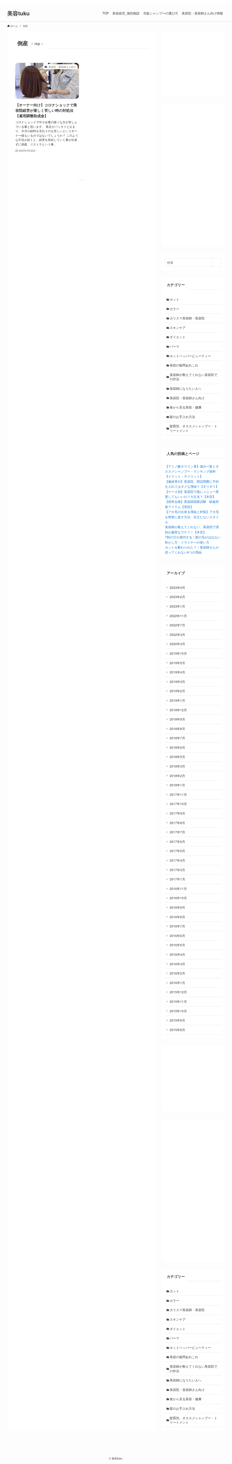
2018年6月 (177, 747)
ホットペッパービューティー (190, 356)
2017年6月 (177, 841)
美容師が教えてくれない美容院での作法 (193, 376)
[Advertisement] (193, 175)
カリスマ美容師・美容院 (187, 318)
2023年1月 (177, 606)
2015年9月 (177, 1020)
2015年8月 (177, 1029)
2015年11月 (178, 1001)
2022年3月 (177, 634)
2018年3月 (177, 766)
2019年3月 (177, 681)
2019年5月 (177, 663)
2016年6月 (177, 935)
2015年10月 (178, 1011)
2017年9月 (177, 813)
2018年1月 (177, 785)
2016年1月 (177, 982)
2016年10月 (178, 898)
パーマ (174, 346)
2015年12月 (178, 992)
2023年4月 (177, 587)
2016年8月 (177, 917)
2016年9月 (177, 907)
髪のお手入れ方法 (182, 416)
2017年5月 (177, 850)
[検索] (222, 2)
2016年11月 (178, 888)
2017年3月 (177, 869)
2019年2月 (177, 691)
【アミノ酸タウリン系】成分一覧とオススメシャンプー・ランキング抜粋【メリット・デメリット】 (192, 471)
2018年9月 (177, 719)
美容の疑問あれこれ (184, 365)
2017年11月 (178, 794)
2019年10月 (178, 653)
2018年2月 (177, 775)
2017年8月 (177, 822)
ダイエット (178, 337)
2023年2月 (177, 596)
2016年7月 (177, 926)
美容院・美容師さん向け (187, 398)
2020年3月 (177, 644)
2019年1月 (177, 700)
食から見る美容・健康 (185, 407)
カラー (174, 309)
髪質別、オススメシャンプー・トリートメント (193, 428)
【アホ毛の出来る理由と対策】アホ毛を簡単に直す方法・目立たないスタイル (192, 516)
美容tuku (18, 13)
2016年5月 (177, 945)
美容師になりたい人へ (185, 388)
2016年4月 (177, 954)
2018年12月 (178, 710)
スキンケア (178, 327)
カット (174, 299)
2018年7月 (177, 738)
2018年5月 (177, 756)
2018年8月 (177, 728)
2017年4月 (177, 860)
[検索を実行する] (216, 262)
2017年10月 (178, 803)
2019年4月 (177, 672)
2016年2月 (177, 973)
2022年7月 (177, 625)
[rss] (216, 2)
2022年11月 (178, 615)
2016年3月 (177, 964)
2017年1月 (177, 879)
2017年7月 (177, 832)
